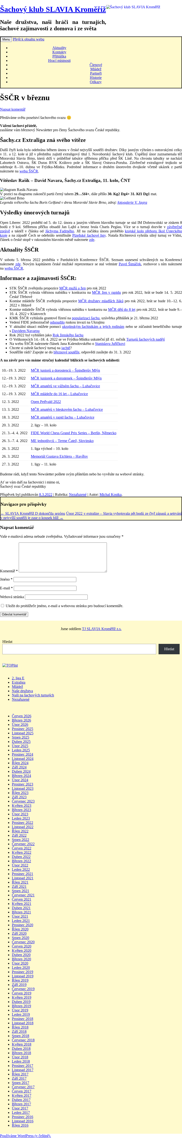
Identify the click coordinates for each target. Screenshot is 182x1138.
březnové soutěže (66, 352)
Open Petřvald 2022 (46, 402)
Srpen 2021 (20, 891)
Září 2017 (19, 1078)
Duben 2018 (21, 1049)
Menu (6, 39)
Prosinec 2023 (22, 784)
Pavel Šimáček (130, 264)
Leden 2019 (21, 1014)
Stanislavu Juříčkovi (110, 344)
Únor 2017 (20, 1108)
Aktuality (59, 48)
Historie (96, 78)
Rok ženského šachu (68, 335)
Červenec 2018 (23, 1040)
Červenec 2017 (23, 1087)
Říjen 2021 (20, 882)
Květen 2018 (21, 1044)
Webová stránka (12, 597)
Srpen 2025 (20, 737)
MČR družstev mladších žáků (100, 301)
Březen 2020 (21, 959)
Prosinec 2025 (22, 729)
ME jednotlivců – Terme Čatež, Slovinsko (62, 441)
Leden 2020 (21, 968)
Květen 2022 (21, 852)
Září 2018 (19, 1032)
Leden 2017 (21, 1113)
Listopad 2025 (22, 733)
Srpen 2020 (20, 938)
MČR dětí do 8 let (122, 309)
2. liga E (18, 678)
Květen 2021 (21, 904)
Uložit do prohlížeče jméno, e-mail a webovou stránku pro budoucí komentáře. (64, 606)
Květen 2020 (21, 950)
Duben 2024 (21, 771)
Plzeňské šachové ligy (89, 235)
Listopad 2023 (22, 788)
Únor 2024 (20, 780)
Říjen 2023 (20, 793)
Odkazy (96, 82)
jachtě (65, 348)
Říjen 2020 (20, 929)
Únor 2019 (20, 1010)
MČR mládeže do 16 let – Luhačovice (59, 394)
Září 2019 (19, 985)
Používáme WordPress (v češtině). (25, 1136)
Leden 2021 (21, 921)
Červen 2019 (21, 993)
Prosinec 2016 (22, 1117)
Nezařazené (77, 494)
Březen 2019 (21, 1006)
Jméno (6, 579)
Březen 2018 (21, 1053)
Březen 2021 (21, 912)
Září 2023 (19, 797)
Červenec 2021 (23, 895)
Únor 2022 (20, 865)
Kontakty (59, 52)
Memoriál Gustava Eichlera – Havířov (59, 456)
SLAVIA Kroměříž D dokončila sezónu (32, 513)
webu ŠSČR (28, 171)
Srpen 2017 (20, 1083)
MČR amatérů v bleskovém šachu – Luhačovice (67, 409)
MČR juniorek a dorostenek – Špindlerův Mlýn (66, 378)
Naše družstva (22, 691)
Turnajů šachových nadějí (145, 339)
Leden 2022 (21, 869)
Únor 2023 (20, 814)
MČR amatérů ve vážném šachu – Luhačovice (65, 386)
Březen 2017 (21, 1104)
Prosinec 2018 (22, 1019)
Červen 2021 (21, 899)
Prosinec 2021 (22, 874)
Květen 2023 (21, 806)
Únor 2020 (20, 963)
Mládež (95, 69)
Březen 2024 (21, 776)
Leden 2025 (21, 750)
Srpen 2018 (20, 1036)
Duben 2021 (21, 908)
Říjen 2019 (20, 980)
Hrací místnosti (59, 61)
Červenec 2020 (23, 942)
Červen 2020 (21, 946)
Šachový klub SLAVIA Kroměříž (53, 9)
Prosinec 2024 (22, 754)
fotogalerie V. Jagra (132, 202)
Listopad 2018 (22, 1023)
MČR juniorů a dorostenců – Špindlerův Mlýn (65, 370)
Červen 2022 (21, 848)
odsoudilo (57, 322)
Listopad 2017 (22, 1070)
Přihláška (59, 56)
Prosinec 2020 (22, 925)
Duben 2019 (21, 1002)
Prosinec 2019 (22, 972)
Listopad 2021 (22, 878)
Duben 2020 (21, 955)
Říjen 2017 (20, 1074)
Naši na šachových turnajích (33, 695)
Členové (96, 65)
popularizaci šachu (86, 318)
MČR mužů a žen (72, 288)
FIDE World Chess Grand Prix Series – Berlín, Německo (73, 433)
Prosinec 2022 (22, 823)
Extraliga (18, 682)
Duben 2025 (21, 742)
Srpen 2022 (20, 840)
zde (91, 240)
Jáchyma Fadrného (59, 231)
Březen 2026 (21, 720)
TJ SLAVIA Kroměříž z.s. (102, 629)
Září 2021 (19, 887)
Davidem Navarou (26, 331)
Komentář (9, 571)
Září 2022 (19, 835)
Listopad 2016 (22, 1121)
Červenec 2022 (23, 844)
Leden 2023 (21, 818)
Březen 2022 (21, 861)
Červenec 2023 (23, 801)
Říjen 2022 (20, 831)
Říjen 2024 (20, 763)
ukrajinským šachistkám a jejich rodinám (93, 327)
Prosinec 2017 (22, 1066)
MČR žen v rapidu (106, 292)
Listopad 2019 (22, 976)
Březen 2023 (21, 810)
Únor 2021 (20, 916)
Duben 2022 (21, 857)
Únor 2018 (20, 1057)
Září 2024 (19, 767)
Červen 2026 (21, 716)
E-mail (6, 588)
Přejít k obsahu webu (28, 39)
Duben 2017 (21, 1100)
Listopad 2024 (22, 759)
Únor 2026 (20, 725)
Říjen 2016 (20, 1125)
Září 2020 (19, 933)
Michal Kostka (111, 494)
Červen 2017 (21, 1091)
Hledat (7, 642)
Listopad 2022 (22, 827)
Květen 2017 (21, 1095)
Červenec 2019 (23, 989)
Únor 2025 (20, 746)
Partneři (96, 73)
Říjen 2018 (20, 1027)
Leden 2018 (21, 1061)
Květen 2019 (21, 997)
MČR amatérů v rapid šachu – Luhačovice (62, 417)
